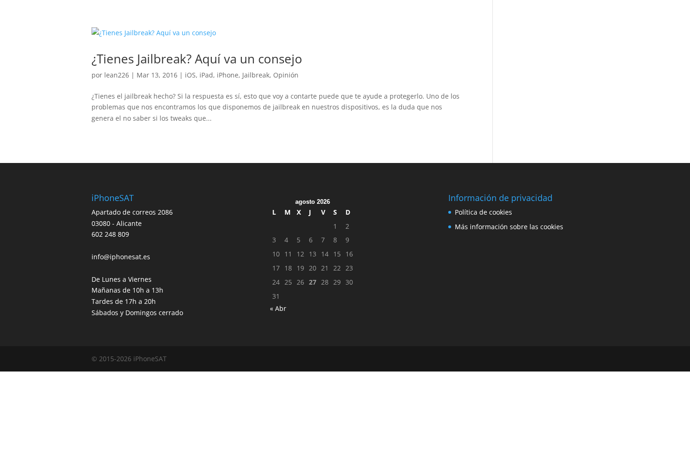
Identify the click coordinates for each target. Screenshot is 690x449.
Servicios (210, 20)
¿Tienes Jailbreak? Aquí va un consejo (197, 58)
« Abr (278, 308)
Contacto (509, 20)
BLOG (474, 20)
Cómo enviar (404, 20)
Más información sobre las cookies (509, 226)
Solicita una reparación (335, 20)
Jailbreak (255, 74)
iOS (190, 74)
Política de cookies (483, 212)
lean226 (116, 74)
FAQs (444, 20)
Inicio (175, 20)
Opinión (286, 74)
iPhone (227, 74)
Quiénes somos (260, 20)
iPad (206, 74)
